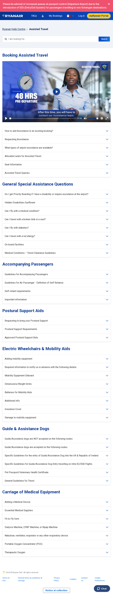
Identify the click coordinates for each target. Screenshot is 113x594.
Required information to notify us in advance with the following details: (41, 367)
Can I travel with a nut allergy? (20, 236)
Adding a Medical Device (17, 502)
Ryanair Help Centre (13, 29)
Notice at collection (56, 590)
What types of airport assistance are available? (29, 147)
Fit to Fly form (12, 518)
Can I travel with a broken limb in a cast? (25, 219)
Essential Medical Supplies (19, 510)
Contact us (84, 579)
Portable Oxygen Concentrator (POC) (23, 544)
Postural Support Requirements (21, 329)
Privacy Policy (57, 579)
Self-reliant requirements (17, 291)
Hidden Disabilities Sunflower (20, 202)
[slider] (42, 118)
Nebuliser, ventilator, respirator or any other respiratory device (36, 535)
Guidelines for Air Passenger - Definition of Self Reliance (34, 282)
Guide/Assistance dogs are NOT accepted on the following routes (39, 438)
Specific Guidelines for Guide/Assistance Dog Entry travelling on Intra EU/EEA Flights (48, 464)
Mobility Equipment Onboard (19, 375)
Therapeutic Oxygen (15, 552)
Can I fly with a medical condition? (22, 211)
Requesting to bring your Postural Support (26, 320)
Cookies (73, 579)
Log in (81, 15)
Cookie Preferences (100, 579)
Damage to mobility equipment (20, 417)
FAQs (34, 15)
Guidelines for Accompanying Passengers (26, 274)
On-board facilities (14, 244)
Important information (16, 299)
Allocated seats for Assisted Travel (23, 156)
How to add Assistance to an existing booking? (29, 131)
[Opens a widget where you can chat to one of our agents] (102, 589)
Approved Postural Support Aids (21, 337)
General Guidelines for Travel (19, 480)
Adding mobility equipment (18, 358)
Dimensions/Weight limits (18, 384)
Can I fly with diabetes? (17, 227)
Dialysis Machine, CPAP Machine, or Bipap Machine (31, 527)
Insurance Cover (13, 409)
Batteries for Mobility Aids (18, 392)
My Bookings (55, 15)
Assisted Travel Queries (17, 173)
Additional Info (12, 400)
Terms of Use (6, 579)
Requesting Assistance (17, 139)
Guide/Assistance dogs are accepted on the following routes (36, 447)
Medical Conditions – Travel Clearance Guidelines (30, 253)
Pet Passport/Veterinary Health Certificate (26, 472)
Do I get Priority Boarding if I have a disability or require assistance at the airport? (46, 194)
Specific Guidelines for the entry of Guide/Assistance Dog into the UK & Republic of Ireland (51, 455)
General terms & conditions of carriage (30, 579)
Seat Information (13, 164)
